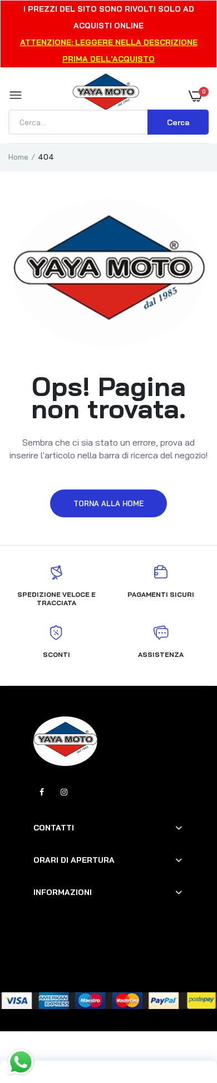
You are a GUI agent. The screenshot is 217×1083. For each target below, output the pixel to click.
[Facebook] (41, 792)
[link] (186, 1013)
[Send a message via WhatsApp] (21, 1062)
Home (18, 157)
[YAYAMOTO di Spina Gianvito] (105, 95)
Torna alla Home (108, 503)
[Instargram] (64, 792)
